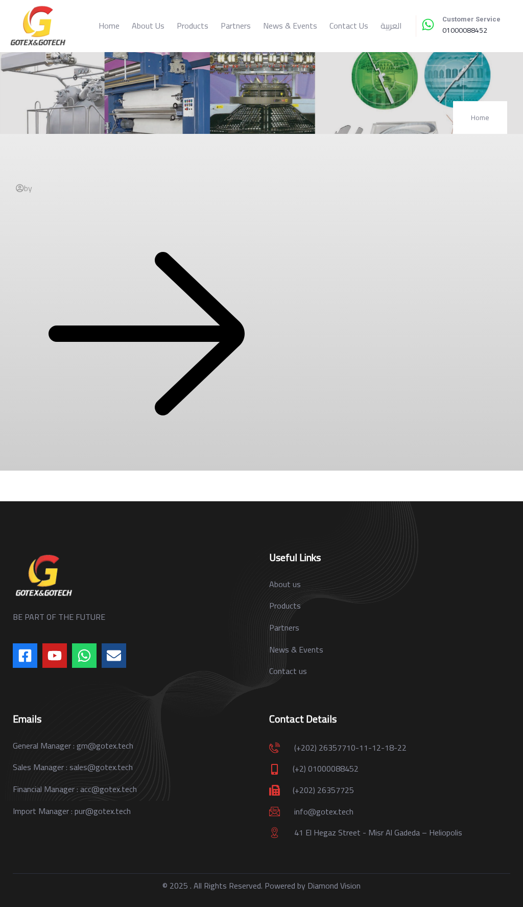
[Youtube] (54, 655)
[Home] (38, 26)
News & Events (290, 25)
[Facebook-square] (25, 655)
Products (192, 25)
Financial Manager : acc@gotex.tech (75, 789)
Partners (236, 25)
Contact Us (348, 25)
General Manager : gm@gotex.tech (73, 745)
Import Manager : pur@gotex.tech (72, 811)
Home (109, 25)
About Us (148, 25)
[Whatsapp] (84, 655)
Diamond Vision (334, 885)
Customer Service (471, 19)
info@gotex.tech (323, 811)
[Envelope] (114, 655)
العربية (391, 25)
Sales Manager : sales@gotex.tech (73, 767)
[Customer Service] (428, 24)
